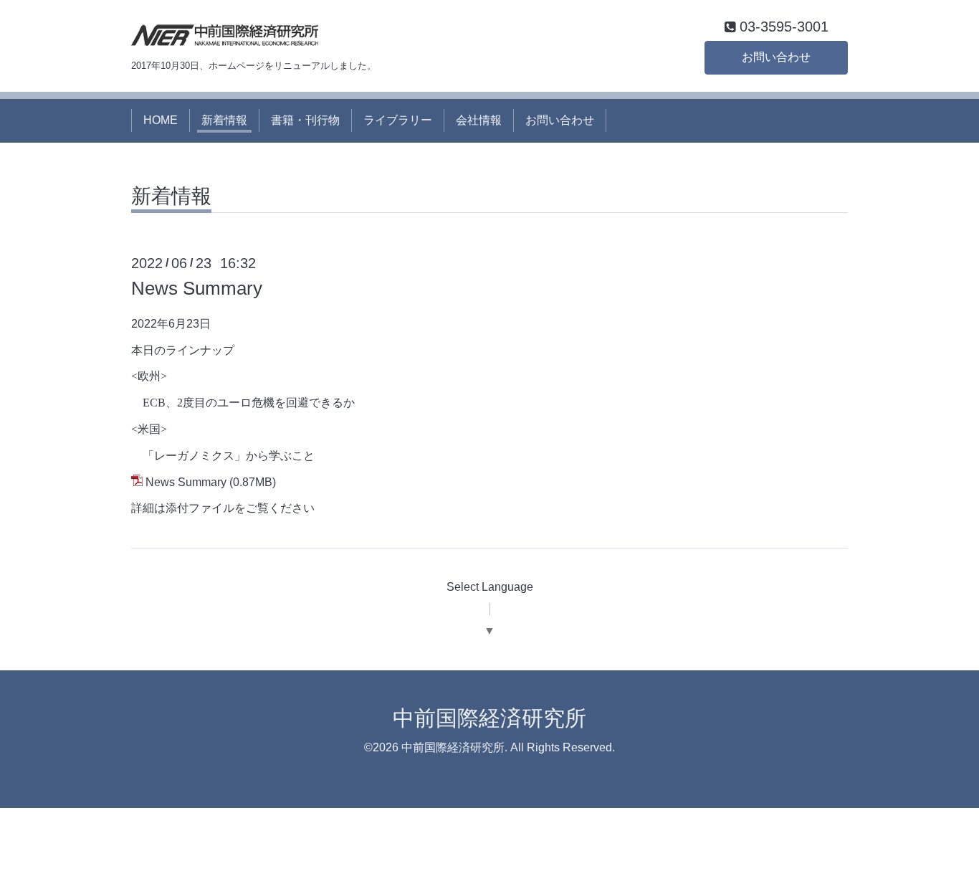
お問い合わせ (776, 57)
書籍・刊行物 (305, 120)
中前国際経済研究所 (489, 718)
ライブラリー (397, 120)
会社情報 (479, 120)
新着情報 (224, 120)
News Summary (196, 288)
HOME (160, 120)
